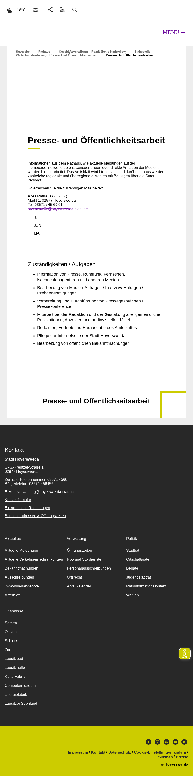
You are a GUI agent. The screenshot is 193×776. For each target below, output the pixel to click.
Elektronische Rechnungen (27, 508)
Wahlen (132, 595)
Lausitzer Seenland (21, 703)
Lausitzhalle (15, 668)
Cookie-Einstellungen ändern (160, 752)
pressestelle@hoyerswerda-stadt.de (58, 209)
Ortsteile (12, 632)
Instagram (157, 743)
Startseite (23, 51)
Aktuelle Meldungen (21, 550)
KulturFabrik (15, 677)
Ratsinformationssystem (146, 586)
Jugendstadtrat (138, 577)
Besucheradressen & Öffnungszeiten (35, 516)
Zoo (8, 650)
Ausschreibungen (19, 577)
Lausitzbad (14, 659)
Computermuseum (20, 686)
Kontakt (98, 752)
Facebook (149, 743)
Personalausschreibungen (89, 568)
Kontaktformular (18, 500)
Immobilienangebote (22, 586)
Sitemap (165, 757)
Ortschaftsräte (137, 559)
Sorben (11, 623)
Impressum (78, 752)
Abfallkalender (79, 586)
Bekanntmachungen (21, 568)
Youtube (175, 743)
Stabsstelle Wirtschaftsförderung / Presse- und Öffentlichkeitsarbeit (83, 53)
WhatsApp (184, 743)
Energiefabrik (16, 694)
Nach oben (96, 389)
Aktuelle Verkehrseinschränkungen (34, 559)
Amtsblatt (12, 595)
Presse (182, 757)
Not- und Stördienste (84, 559)
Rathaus (44, 51)
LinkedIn (166, 743)
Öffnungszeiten (79, 550)
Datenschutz (119, 752)
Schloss (11, 641)
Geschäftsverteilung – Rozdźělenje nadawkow (92, 51)
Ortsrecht (74, 577)
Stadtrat (132, 550)
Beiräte (132, 568)
